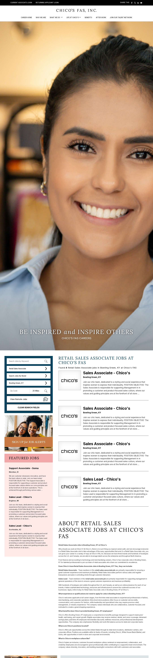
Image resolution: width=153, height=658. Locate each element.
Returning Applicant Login (47, 2)
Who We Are (41, 17)
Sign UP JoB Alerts (28, 442)
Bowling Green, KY (16, 383)
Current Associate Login (21, 2)
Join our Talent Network (121, 17)
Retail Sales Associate (17, 369)
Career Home (26, 17)
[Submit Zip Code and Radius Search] (46, 391)
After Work (101, 17)
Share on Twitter (135, 3)
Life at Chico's (73, 17)
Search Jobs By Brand (17, 376)
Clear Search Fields (28, 407)
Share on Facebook (132, 3)
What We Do (55, 17)
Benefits (88, 17)
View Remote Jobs (18, 399)
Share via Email (141, 3)
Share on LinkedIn (138, 3)
